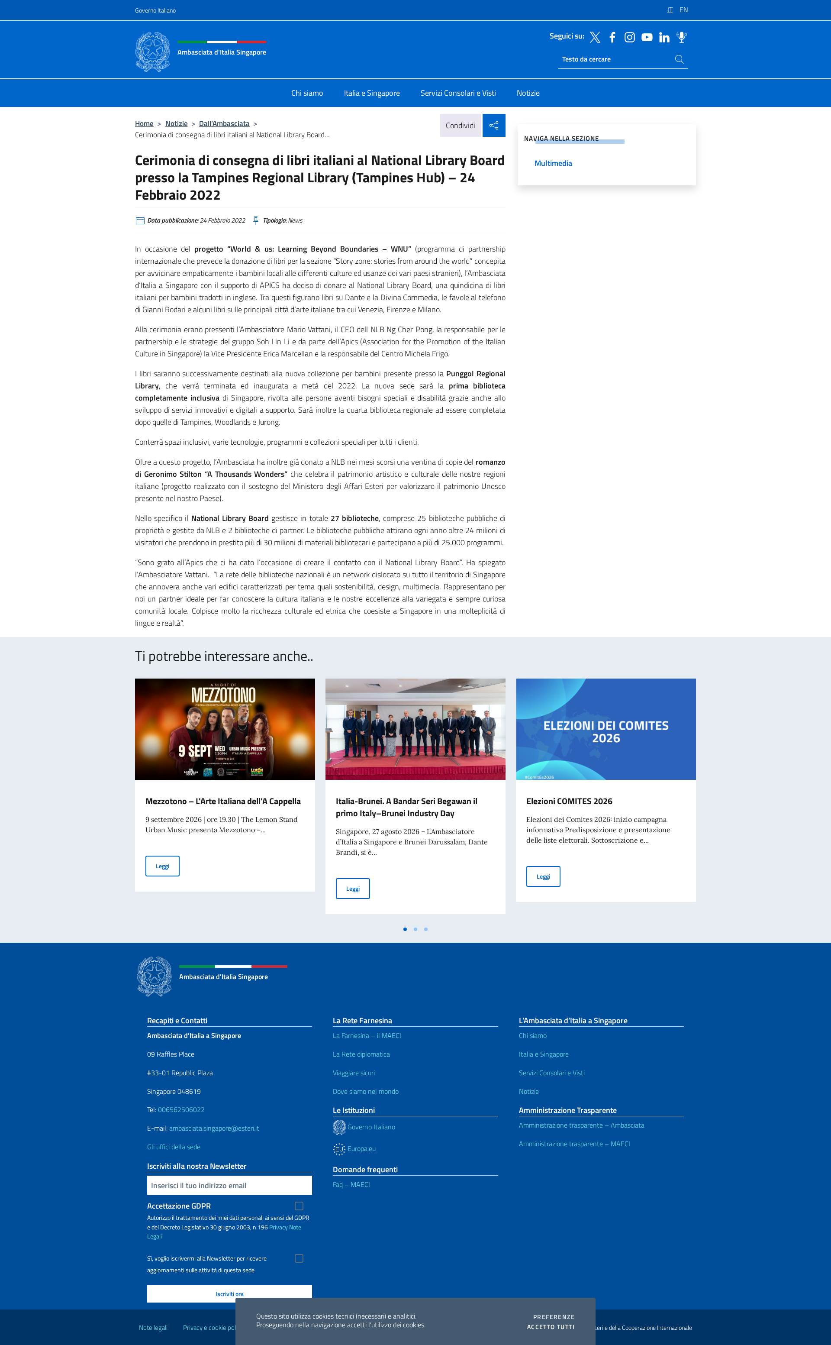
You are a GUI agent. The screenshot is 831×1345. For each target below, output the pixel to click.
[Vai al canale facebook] (610, 36)
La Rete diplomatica (361, 1054)
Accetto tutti (551, 1327)
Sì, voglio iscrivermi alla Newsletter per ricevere (207, 1258)
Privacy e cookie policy (213, 1327)
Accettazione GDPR (179, 1206)
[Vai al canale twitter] (593, 36)
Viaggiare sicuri (354, 1072)
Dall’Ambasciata (224, 123)
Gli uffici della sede (173, 1146)
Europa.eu (361, 1148)
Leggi (168, 865)
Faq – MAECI (351, 1184)
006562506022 (181, 1109)
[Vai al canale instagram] (627, 36)
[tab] (405, 929)
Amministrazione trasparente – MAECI (574, 1143)
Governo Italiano (155, 10)
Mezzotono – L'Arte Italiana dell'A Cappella (223, 801)
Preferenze (554, 1317)
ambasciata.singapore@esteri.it (214, 1128)
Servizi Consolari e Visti (552, 1072)
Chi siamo (533, 1035)
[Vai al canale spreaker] (679, 36)
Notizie (176, 123)
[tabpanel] (225, 800)
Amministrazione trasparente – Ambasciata (581, 1125)
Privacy (278, 1227)
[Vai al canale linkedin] (662, 36)
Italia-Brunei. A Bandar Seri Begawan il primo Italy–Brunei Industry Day (406, 807)
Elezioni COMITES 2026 (569, 801)
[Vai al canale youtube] (645, 36)
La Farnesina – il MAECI (367, 1035)
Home (144, 123)
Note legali (153, 1327)
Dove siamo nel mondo (366, 1091)
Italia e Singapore (544, 1054)
